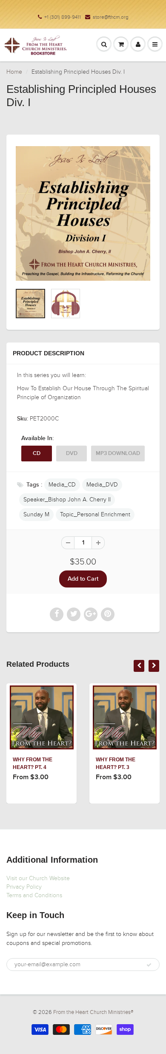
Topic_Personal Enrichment (95, 514)
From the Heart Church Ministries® (93, 1012)
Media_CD (62, 484)
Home (14, 71)
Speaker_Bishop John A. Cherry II (67, 499)
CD (36, 453)
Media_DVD (102, 484)
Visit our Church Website (38, 878)
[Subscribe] (149, 965)
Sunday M (36, 514)
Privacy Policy (24, 886)
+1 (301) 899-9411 (62, 17)
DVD (71, 453)
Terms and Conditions (34, 895)
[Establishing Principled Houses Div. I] (83, 213)
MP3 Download (118, 453)
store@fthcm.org (111, 17)
